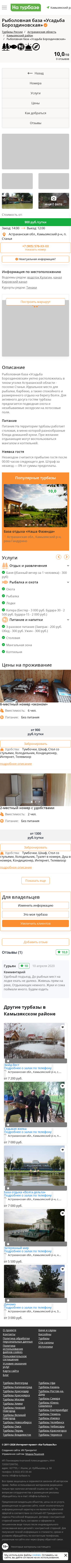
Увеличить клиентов (35, 923)
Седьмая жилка (15, 1129)
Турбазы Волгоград (15, 1382)
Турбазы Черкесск (50, 1434)
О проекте (9, 1330)
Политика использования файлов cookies (13, 1349)
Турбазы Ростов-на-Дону (51, 1393)
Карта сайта (11, 1370)
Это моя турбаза (35, 914)
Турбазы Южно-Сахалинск (48, 1404)
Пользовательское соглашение (15, 1358)
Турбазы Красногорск (52, 1430)
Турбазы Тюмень (49, 1414)
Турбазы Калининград (17, 1387)
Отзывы (35, 123)
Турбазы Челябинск (51, 1422)
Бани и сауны (47, 1330)
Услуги (36, 93)
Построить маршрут (35, 302)
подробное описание (16, 764)
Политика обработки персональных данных (18, 1340)
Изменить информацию (35, 905)
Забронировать (35, 744)
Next (66, 556)
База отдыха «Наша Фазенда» (29, 531)
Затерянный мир (16, 1248)
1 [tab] (26, 525)
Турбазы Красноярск (16, 1395)
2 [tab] (30, 525)
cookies (36, 1555)
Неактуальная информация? (37, 259)
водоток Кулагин (39, 277)
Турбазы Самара (49, 1398)
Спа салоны (46, 1342)
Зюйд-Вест (11, 1065)
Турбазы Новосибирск (17, 1422)
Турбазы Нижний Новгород (14, 1409)
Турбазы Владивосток (17, 1434)
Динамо (10, 1304)
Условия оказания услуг (15, 1365)
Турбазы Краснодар (16, 1391)
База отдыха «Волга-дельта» (24, 1192)
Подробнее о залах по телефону (27, 1068)
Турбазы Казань (48, 1387)
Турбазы (43, 1338)
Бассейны (44, 1334)
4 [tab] (37, 525)
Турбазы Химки (13, 1403)
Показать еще (35, 881)
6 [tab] (45, 525)
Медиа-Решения (34, 1454)
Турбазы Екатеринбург (53, 1409)
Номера (35, 83)
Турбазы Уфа (46, 1382)
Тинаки (31, 287)
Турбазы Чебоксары (51, 1426)
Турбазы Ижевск (49, 1418)
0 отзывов (62, 59)
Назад (39, 73)
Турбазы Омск (12, 1426)
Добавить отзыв (35, 942)
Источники (45, 1346)
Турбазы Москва (13, 1399)
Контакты (9, 1334)
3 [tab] (34, 525)
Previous (58, 556)
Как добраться (35, 113)
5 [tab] (41, 525)
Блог (6, 1375)
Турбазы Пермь (13, 1430)
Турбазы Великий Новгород (14, 1416)
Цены (35, 103)
